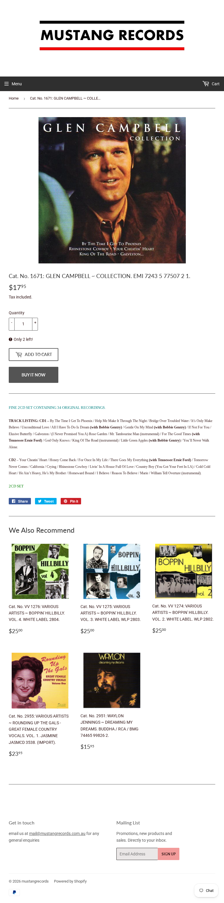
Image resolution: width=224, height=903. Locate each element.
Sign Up (169, 854)
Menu (17, 83)
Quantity (16, 312)
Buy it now (34, 374)
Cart (215, 83)
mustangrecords (35, 881)
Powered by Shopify (70, 881)
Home (14, 98)
